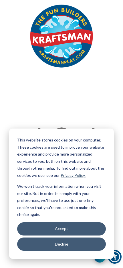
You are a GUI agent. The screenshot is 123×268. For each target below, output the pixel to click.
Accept (61, 228)
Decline (61, 244)
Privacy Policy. (73, 175)
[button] (114, 256)
